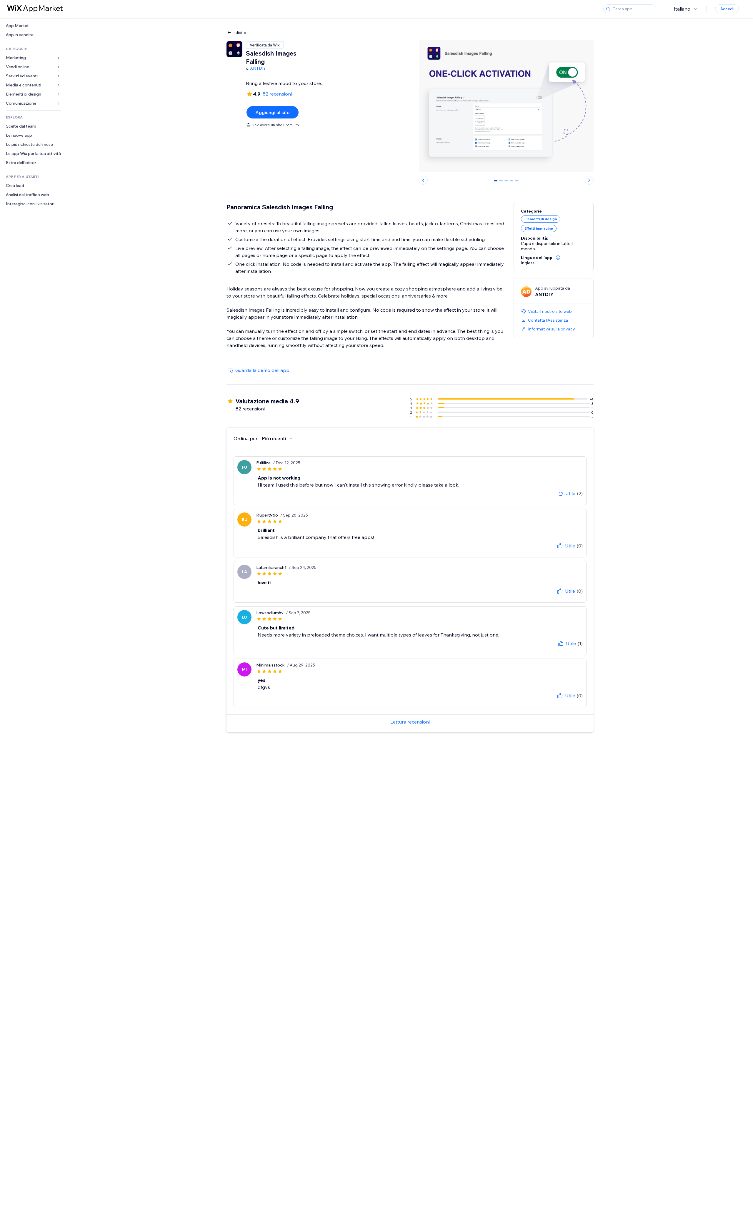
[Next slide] (589, 180)
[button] (558, 257)
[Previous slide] (423, 180)
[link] (33, 25)
